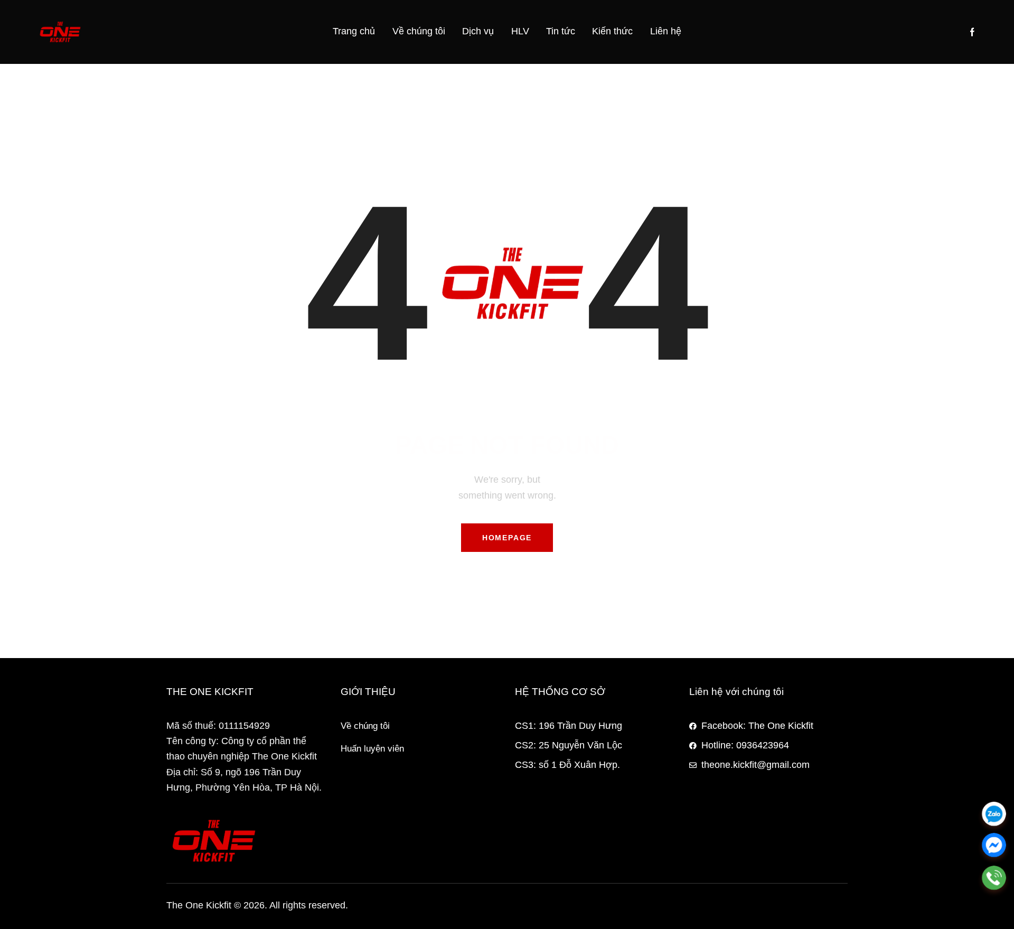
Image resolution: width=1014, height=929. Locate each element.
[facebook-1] (972, 32)
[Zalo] (994, 814)
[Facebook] (994, 846)
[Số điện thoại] (994, 878)
